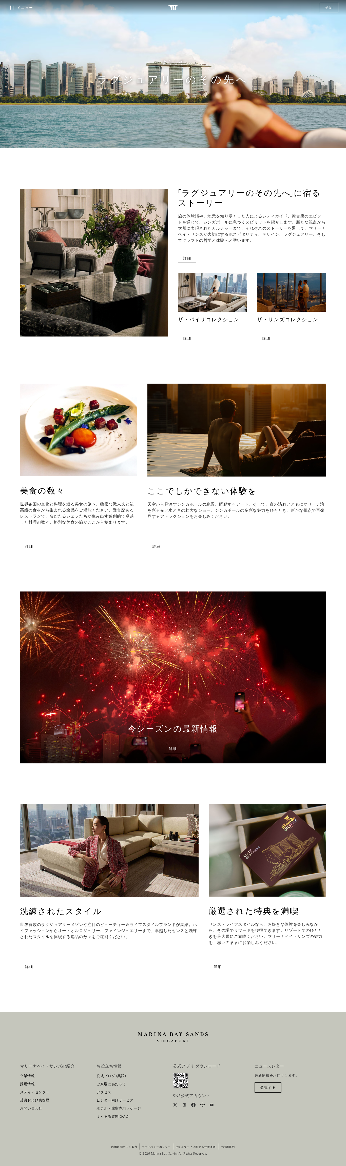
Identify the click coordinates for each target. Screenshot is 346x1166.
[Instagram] (184, 1106)
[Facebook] (194, 1106)
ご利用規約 (227, 1147)
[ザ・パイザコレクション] (212, 295)
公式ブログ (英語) (111, 1076)
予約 (329, 8)
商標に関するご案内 (124, 1147)
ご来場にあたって (111, 1084)
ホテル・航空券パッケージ (119, 1108)
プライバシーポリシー (156, 1147)
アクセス (104, 1092)
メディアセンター (35, 1092)
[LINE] (203, 1106)
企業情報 (27, 1076)
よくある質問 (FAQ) (113, 1116)
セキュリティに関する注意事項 (195, 1147)
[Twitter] (175, 1106)
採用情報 (27, 1084)
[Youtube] (211, 1106)
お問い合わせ (31, 1108)
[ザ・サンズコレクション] (291, 295)
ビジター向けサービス (115, 1100)
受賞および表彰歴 (35, 1100)
